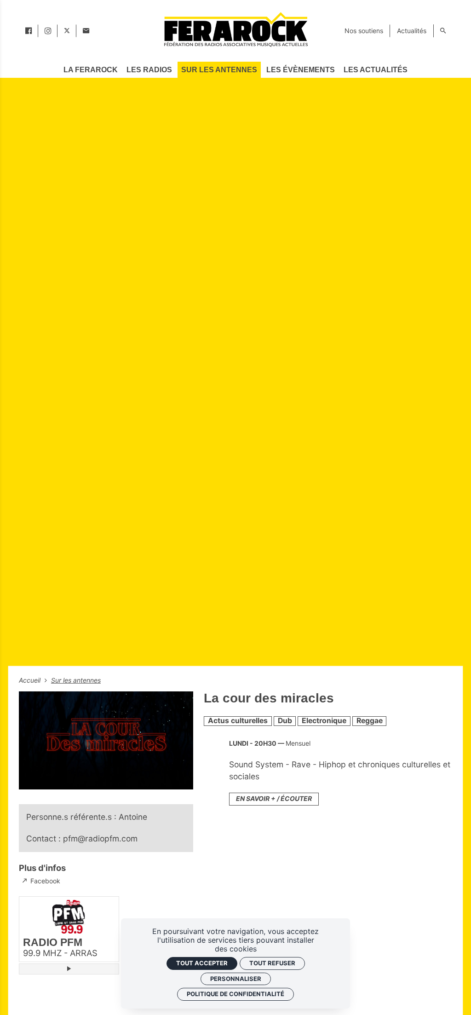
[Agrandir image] (106, 740)
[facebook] (28, 30)
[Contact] (86, 30)
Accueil (30, 680)
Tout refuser (272, 963)
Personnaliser (235, 978)
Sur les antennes (76, 680)
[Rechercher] (443, 30)
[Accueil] (235, 29)
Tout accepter (202, 963)
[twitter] (66, 30)
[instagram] (47, 30)
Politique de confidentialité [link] (235, 994)
